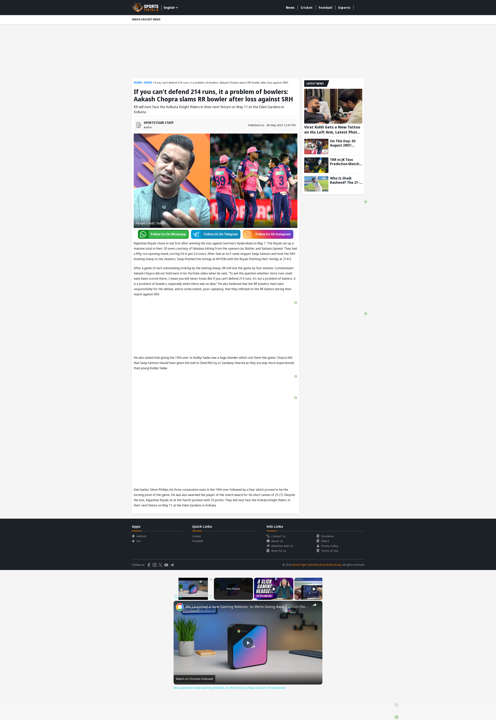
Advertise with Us (282, 546)
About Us (277, 541)
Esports (344, 7)
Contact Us (278, 536)
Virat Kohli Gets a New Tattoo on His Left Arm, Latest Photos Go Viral (332, 130)
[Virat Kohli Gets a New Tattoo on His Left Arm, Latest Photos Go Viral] (333, 106)
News (290, 7)
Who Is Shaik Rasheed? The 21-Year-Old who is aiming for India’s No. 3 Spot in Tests (345, 180)
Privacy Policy (329, 546)
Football (325, 7)
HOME (138, 82)
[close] (396, 705)
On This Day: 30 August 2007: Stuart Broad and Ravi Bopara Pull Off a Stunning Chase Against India (344, 143)
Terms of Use (329, 551)
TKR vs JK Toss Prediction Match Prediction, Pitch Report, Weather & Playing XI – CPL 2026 (346, 161)
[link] (180, 607)
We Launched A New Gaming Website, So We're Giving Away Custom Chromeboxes (247, 606)
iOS (138, 541)
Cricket (307, 7)
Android (141, 536)
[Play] (274, 589)
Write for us (278, 551)
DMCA (325, 541)
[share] (314, 604)
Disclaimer (327, 536)
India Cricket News (146, 19)
